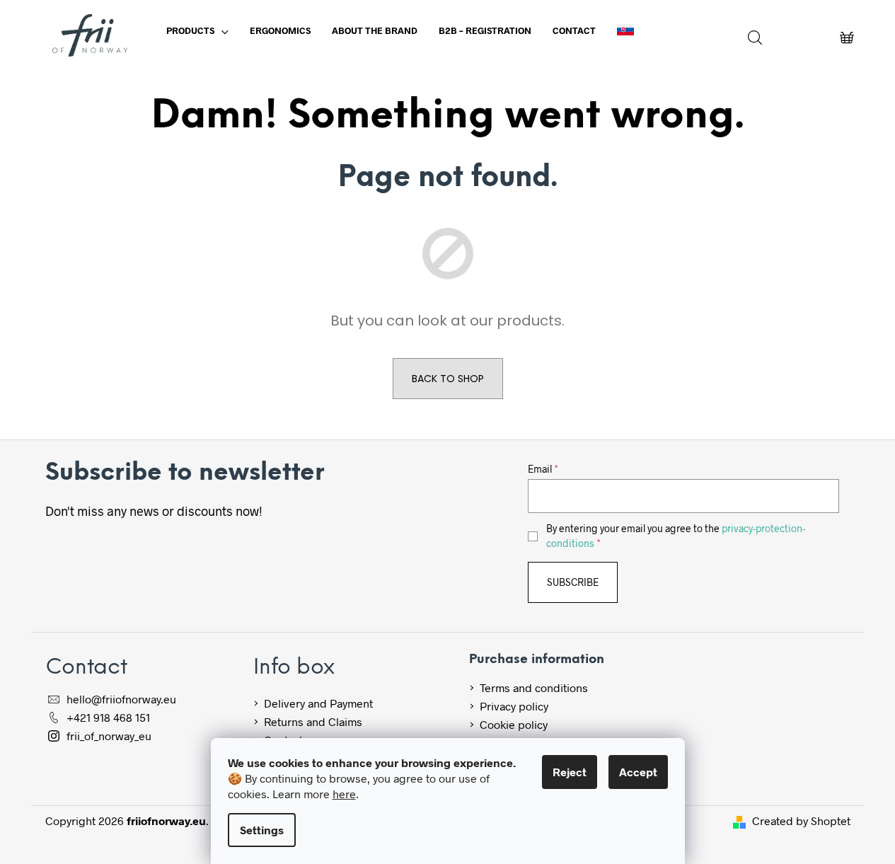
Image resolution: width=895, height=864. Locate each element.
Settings (262, 829)
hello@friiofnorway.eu (121, 698)
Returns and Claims (313, 721)
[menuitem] (197, 30)
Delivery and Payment (318, 703)
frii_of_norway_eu (109, 735)
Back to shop (448, 378)
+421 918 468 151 (108, 717)
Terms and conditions (534, 687)
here (344, 793)
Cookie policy (514, 724)
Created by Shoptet (801, 820)
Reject (570, 771)
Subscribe (573, 582)
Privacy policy (514, 706)
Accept (638, 771)
